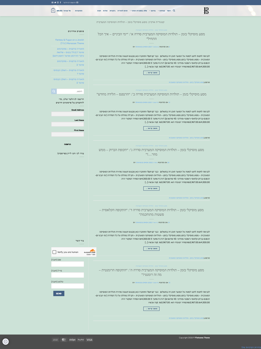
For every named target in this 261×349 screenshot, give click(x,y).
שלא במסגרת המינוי (139, 11)
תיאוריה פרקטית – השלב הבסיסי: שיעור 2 (68, 81)
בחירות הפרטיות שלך (251, 347)
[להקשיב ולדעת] (195, 10)
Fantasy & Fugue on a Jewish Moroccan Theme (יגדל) (69, 41)
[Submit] (54, 91)
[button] (70, 2)
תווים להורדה (122, 11)
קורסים (162, 11)
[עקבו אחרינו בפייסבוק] (60, 2)
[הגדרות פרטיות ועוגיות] (5, 341)
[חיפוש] (174, 10)
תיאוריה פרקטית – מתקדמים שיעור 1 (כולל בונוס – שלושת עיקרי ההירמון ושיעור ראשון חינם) (68, 52)
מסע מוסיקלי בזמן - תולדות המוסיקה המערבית (151, 30)
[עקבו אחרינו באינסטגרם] (58, 2)
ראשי (169, 11)
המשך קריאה (151, 73)
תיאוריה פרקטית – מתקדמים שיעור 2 (70, 63)
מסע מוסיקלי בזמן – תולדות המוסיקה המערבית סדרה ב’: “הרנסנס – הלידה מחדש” (151, 94)
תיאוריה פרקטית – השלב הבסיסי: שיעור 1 (68, 72)
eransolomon (142, 47)
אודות (105, 11)
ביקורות (113, 11)
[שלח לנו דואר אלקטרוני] (52, 2)
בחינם (153, 11)
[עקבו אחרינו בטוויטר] (55, 2)
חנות (99, 11)
